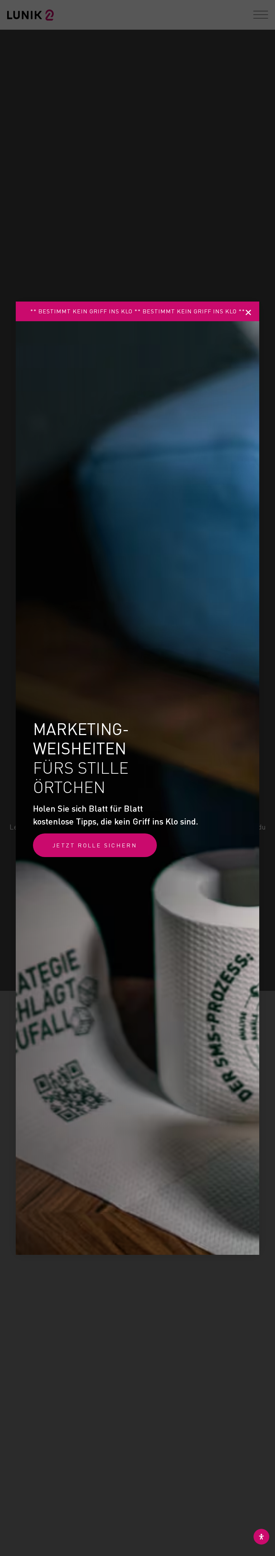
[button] (248, 312)
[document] (137, 778)
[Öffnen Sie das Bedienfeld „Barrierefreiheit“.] (261, 1537)
